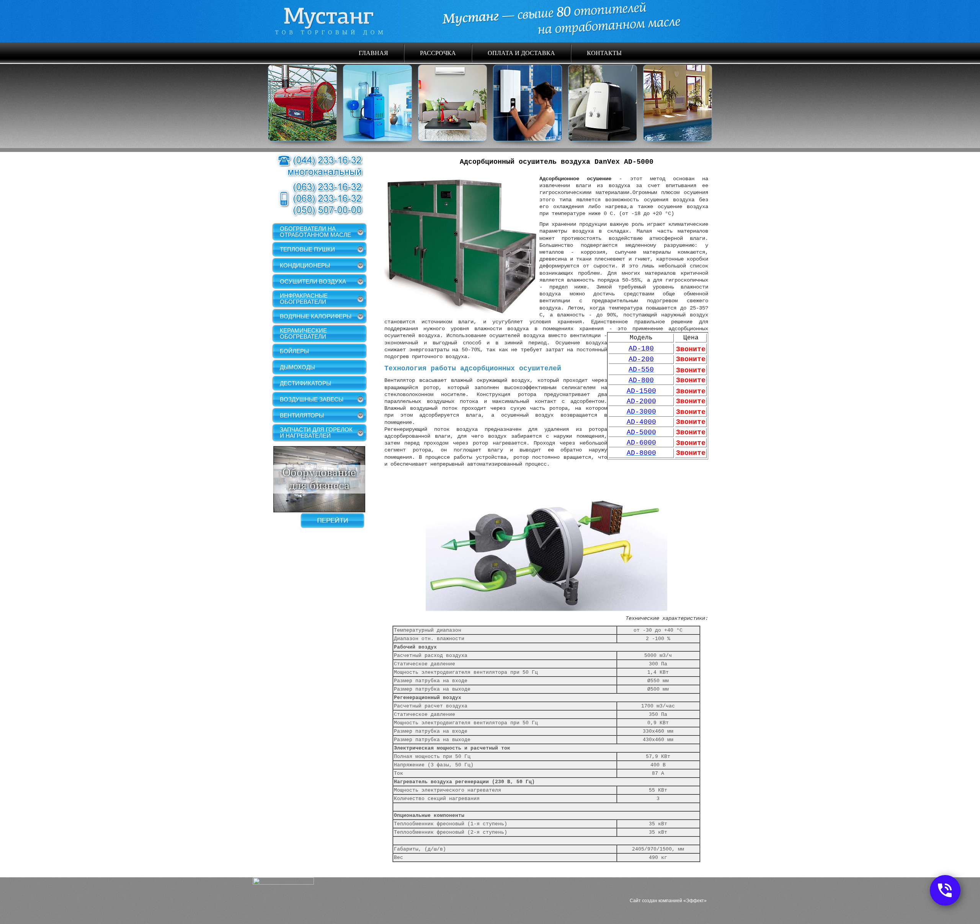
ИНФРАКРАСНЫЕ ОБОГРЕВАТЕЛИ (304, 298)
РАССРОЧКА (438, 53)
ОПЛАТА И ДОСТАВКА (521, 53)
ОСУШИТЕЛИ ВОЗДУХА (313, 281)
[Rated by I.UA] (283, 883)
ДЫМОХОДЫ (297, 367)
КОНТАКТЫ (604, 53)
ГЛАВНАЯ (373, 53)
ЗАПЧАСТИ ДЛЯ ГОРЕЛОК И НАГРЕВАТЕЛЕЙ (316, 432)
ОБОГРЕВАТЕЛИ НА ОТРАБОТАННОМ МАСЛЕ (315, 231)
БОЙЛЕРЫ (294, 351)
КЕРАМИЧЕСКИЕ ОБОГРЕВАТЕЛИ (303, 333)
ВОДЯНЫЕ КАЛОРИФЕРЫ (315, 316)
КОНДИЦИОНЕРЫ (305, 265)
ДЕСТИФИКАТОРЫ (305, 383)
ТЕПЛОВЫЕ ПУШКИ (307, 249)
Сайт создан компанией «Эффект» (668, 900)
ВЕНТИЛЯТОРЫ (302, 415)
